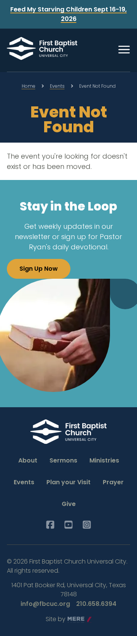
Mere (75, 619)
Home (28, 86)
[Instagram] (86, 524)
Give (69, 503)
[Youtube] (68, 524)
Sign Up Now (38, 268)
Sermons (63, 460)
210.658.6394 (96, 603)
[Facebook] (50, 524)
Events (57, 86)
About (27, 460)
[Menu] (124, 49)
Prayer (113, 482)
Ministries (104, 460)
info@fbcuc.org (45, 603)
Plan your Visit (68, 482)
